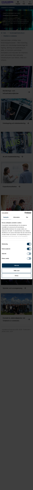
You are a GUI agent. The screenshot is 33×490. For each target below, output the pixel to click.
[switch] (29, 249)
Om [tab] (27, 217)
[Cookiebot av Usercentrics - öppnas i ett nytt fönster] (24, 213)
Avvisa (16, 275)
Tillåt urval (16, 270)
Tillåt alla (16, 265)
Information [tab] (16, 217)
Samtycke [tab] (6, 217)
